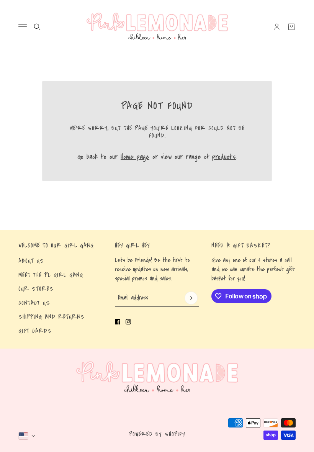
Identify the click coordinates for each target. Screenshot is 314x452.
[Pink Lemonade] (157, 26)
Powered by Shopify (157, 434)
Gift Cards (35, 331)
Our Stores (36, 289)
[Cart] (291, 27)
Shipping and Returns (51, 317)
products (224, 157)
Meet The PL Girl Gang (50, 275)
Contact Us (34, 303)
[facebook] (117, 322)
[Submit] (191, 298)
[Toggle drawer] (22, 26)
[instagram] (128, 322)
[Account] (277, 27)
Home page (135, 157)
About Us (31, 261)
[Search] (37, 27)
